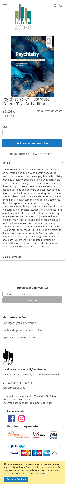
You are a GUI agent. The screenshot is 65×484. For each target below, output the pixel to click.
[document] (33, 472)
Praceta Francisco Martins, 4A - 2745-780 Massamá (30, 374)
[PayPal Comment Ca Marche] (34, 457)
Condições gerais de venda (19, 323)
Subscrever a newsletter (32, 287)
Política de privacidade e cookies (22, 330)
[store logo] (23, 16)
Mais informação (12, 256)
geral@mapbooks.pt (13, 387)
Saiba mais (39, 473)
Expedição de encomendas (19, 337)
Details (6, 162)
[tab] (32, 162)
